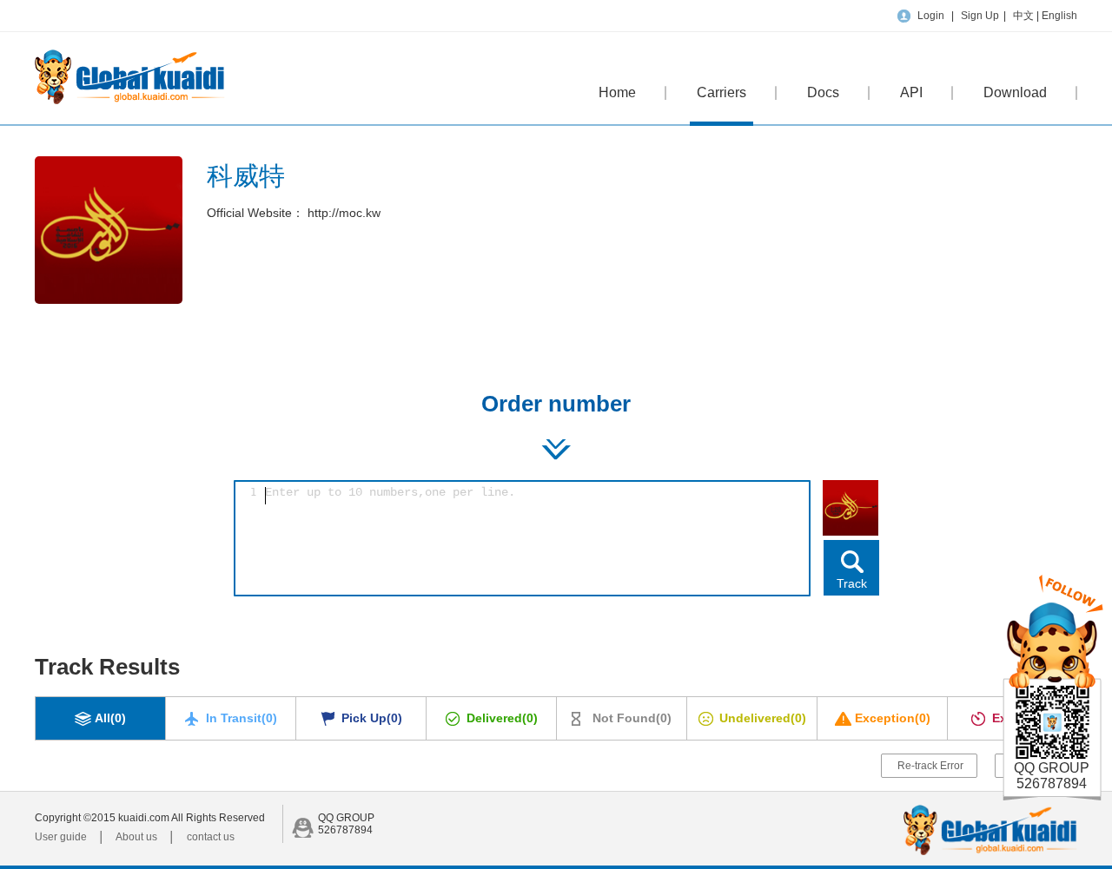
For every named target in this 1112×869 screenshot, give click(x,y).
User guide (61, 837)
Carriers (721, 92)
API (911, 92)
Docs (823, 92)
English (1059, 16)
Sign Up (980, 16)
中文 (1024, 16)
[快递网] (130, 101)
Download (1015, 92)
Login (930, 16)
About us (136, 837)
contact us (211, 837)
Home (617, 92)
